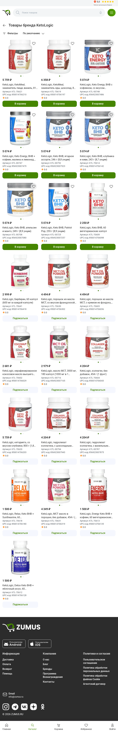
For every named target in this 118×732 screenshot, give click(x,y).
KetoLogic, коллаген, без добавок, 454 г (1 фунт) (93, 372)
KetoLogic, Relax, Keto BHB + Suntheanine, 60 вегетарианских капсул (18, 515)
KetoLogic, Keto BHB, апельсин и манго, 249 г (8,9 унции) (19, 229)
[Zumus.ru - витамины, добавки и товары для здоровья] (6, 13)
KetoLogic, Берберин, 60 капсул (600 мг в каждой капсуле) (20, 301)
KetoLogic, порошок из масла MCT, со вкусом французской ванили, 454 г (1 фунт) (58, 301)
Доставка (8, 659)
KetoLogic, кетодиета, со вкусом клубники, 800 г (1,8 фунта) (18, 444)
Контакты (48, 681)
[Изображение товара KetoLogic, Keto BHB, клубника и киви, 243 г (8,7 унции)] (98, 128)
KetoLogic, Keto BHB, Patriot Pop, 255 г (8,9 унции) (56, 229)
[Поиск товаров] (17, 12)
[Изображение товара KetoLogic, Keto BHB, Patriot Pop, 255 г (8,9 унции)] (59, 200)
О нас (46, 659)
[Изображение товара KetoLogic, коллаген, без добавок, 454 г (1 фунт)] (98, 343)
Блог (45, 664)
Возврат (7, 668)
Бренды (47, 668)
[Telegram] (15, 706)
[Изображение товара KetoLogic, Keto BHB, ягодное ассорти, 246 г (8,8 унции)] (59, 128)
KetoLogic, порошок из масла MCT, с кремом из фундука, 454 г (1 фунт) (96, 301)
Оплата (6, 664)
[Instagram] (5, 706)
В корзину (20, 103)
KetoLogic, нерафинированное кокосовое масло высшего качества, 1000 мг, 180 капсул (19, 372)
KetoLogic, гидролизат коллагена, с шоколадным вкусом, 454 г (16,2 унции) (56, 444)
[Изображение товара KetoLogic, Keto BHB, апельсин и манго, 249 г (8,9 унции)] (20, 200)
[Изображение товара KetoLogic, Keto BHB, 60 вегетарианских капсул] (98, 200)
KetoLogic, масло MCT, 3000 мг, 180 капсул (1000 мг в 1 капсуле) (59, 372)
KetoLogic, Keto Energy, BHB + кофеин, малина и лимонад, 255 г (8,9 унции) (18, 158)
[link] (4, 25)
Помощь (7, 673)
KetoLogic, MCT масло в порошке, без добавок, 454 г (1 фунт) (58, 515)
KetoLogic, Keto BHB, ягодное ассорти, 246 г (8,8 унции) (57, 158)
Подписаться (20, 318)
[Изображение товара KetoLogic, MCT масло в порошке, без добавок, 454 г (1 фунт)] (59, 486)
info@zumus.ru (16, 697)
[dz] (33, 706)
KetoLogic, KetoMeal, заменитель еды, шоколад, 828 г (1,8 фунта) (59, 86)
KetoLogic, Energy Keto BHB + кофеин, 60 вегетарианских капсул (96, 515)
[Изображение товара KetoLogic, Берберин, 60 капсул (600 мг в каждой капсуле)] (20, 271)
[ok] (42, 706)
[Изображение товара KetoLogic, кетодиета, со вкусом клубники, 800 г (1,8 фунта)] (20, 414)
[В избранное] (34, 43)
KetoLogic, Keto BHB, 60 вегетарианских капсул (93, 229)
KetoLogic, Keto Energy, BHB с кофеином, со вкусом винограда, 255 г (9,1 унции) (96, 86)
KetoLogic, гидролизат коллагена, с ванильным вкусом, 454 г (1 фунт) (94, 444)
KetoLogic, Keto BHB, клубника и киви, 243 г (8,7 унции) (97, 158)
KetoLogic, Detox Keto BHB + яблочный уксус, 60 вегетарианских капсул (18, 587)
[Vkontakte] (24, 706)
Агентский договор (94, 683)
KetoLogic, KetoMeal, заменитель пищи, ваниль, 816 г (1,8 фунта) (19, 86)
